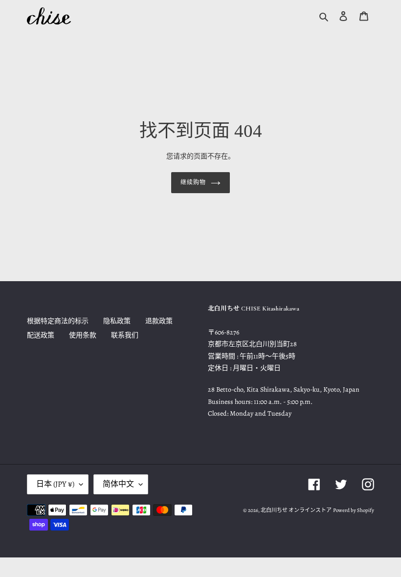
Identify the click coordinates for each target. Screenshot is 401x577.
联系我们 (124, 335)
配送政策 (40, 335)
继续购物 (193, 182)
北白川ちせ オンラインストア (296, 510)
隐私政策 (117, 321)
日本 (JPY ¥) (55, 484)
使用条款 (82, 335)
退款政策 (159, 321)
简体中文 (118, 484)
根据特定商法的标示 (58, 321)
